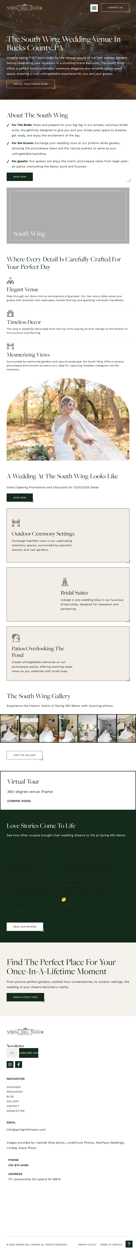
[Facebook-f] (18, 1064)
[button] (94, 8)
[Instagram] (10, 1064)
